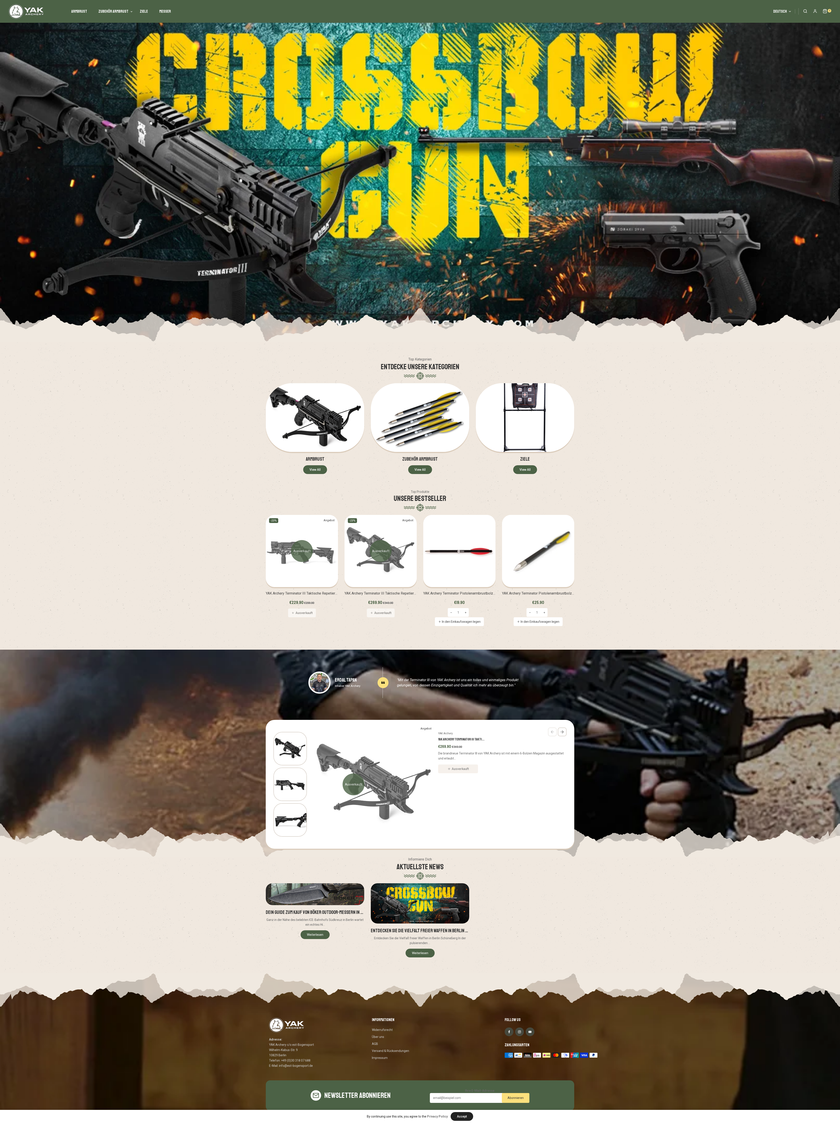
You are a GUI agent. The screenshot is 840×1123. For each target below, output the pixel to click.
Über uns (378, 1037)
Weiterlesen (315, 934)
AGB (375, 1044)
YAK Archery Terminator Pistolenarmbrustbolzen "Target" (459, 593)
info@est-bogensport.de (296, 1065)
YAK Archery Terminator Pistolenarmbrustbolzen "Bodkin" (538, 593)
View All (315, 469)
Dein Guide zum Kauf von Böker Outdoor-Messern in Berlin (315, 912)
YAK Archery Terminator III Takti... (461, 739)
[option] (420, 171)
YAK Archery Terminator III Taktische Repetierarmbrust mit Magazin (302, 593)
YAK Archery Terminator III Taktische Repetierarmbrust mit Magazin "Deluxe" (381, 593)
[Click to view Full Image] (315, 894)
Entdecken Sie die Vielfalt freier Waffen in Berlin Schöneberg (420, 931)
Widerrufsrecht (382, 1030)
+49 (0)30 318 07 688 (295, 1060)
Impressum (380, 1058)
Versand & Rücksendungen (390, 1051)
